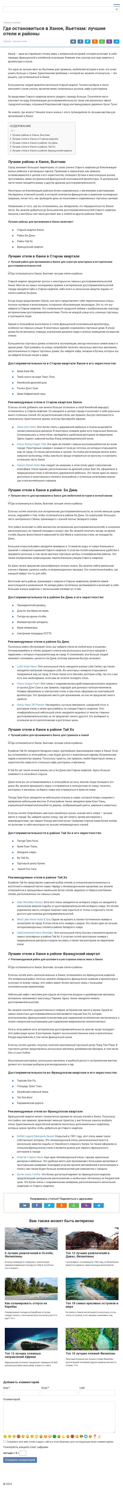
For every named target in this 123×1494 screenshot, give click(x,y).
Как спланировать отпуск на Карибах (26, 1304)
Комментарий (11, 1399)
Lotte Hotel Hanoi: (27, 666)
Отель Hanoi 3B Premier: (31, 704)
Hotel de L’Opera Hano (29, 1157)
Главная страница (11, 22)
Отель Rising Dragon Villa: (31, 444)
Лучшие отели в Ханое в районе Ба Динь (35, 142)
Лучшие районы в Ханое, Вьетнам (31, 135)
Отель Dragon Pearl (28, 683)
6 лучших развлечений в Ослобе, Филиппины (29, 1254)
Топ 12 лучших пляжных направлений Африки (23, 1355)
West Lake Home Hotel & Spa (33, 919)
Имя (6, 1387)
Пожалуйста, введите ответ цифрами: (26, 1447)
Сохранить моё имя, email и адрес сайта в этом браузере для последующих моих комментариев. (60, 1441)
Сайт (82, 1387)
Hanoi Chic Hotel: (26, 427)
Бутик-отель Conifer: (29, 1174)
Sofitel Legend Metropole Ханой (35, 1136)
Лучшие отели (20, 41)
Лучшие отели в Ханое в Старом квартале (35, 138)
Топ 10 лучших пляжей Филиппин (90, 1353)
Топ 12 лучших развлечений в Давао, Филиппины (88, 1254)
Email (45, 1387)
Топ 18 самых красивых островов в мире (92, 1304)
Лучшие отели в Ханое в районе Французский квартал (42, 150)
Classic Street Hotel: (28, 465)
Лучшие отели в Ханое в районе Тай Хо (33, 146)
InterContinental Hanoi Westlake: (35, 932)
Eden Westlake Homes (30, 902)
